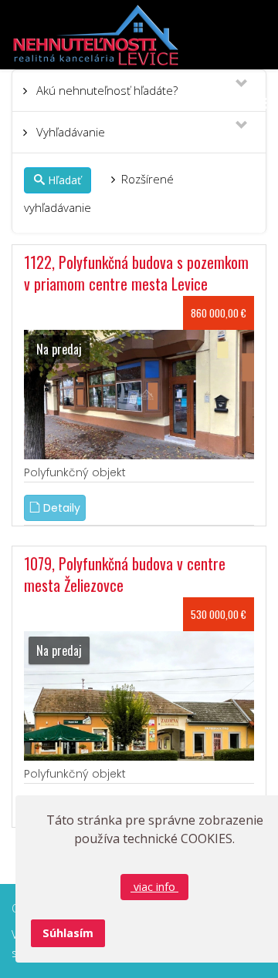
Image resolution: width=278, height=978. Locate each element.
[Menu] (259, 102)
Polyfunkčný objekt (75, 472)
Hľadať (64, 180)
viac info (154, 886)
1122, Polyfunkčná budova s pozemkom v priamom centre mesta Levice (136, 272)
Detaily (60, 508)
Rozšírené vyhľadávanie (99, 193)
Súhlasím (67, 933)
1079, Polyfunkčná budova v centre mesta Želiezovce (124, 574)
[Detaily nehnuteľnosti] (139, 394)
